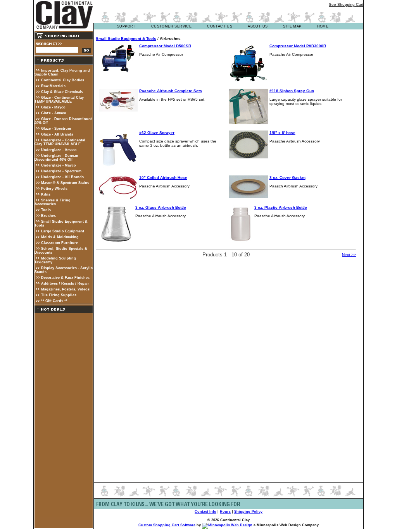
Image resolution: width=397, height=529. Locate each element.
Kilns (45, 194)
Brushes (48, 216)
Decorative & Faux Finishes (65, 278)
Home (323, 26)
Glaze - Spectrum (56, 129)
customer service (171, 26)
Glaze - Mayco (53, 107)
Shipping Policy (248, 512)
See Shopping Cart (346, 4)
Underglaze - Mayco (58, 165)
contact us (219, 26)
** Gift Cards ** (54, 301)
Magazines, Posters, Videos (65, 289)
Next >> (349, 254)
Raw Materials (53, 86)
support (126, 26)
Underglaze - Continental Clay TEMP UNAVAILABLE (60, 142)
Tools (46, 210)
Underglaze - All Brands (62, 177)
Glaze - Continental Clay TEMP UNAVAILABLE (59, 99)
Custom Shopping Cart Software (166, 525)
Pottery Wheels (54, 189)
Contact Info (205, 512)
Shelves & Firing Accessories (53, 202)
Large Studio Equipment (62, 231)
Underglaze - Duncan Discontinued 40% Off (56, 157)
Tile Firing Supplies (58, 295)
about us (258, 26)
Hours (225, 512)
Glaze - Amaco (53, 113)
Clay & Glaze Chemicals (62, 92)
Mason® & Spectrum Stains (65, 183)
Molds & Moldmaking (60, 237)
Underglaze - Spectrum (61, 171)
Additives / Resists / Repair (65, 283)
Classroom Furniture (59, 243)
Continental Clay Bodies (62, 80)
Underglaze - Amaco (59, 150)
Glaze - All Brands (57, 134)
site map (292, 26)
